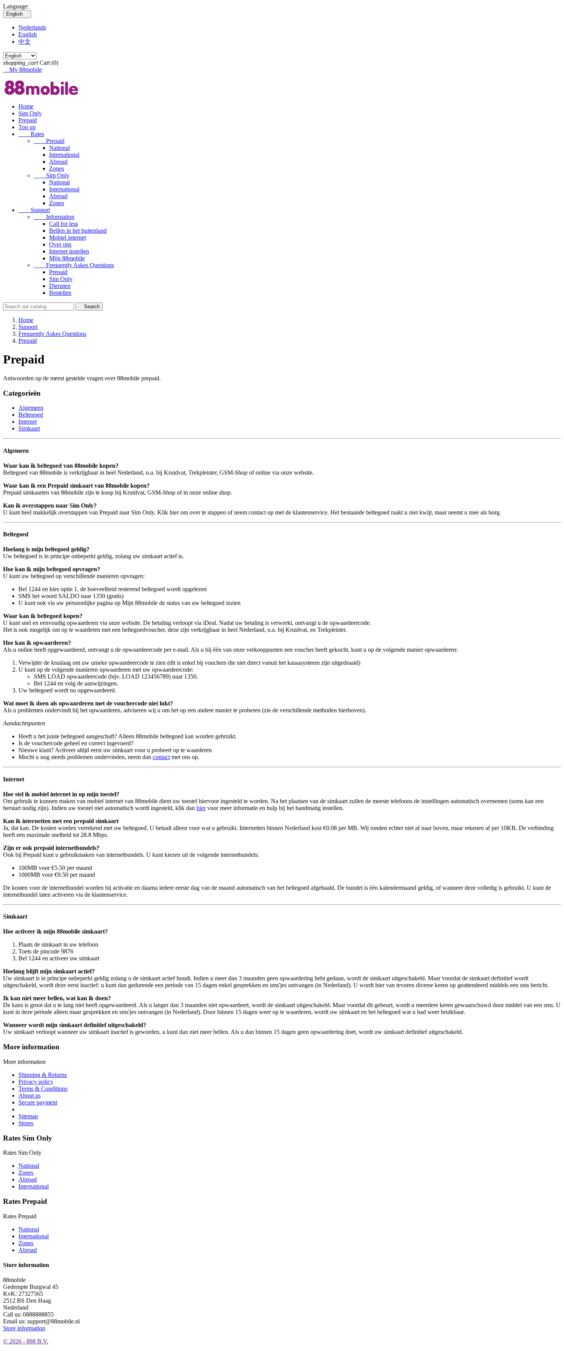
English (27, 34)
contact (161, 757)
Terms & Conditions (43, 1088)
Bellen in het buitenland (78, 230)
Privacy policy (35, 1081)
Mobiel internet (67, 237)
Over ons (60, 244)
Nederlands (32, 27)
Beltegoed (30, 414)
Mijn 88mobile (67, 258)
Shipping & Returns (42, 1075)
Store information (24, 1328)
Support (34, 210)
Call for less (63, 223)
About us (29, 1095)
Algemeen (30, 407)
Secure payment (37, 1102)
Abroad (58, 161)
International (64, 154)
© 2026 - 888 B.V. (25, 1341)
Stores (25, 1123)
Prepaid (27, 120)
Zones (56, 168)
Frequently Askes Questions (74, 265)
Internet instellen (69, 251)
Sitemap (28, 1116)
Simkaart (29, 428)
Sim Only (30, 113)
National (59, 148)
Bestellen (60, 292)
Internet (27, 421)
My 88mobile (22, 69)
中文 (24, 41)
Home (25, 106)
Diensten (60, 286)
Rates (31, 134)
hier (201, 808)
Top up (27, 127)
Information (54, 217)
